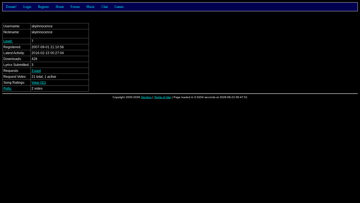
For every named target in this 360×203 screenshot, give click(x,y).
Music (90, 7)
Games (119, 7)
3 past (36, 71)
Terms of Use (162, 97)
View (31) (39, 83)
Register (43, 7)
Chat (105, 7)
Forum (75, 7)
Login (27, 7)
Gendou (146, 97)
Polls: (7, 89)
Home (60, 7)
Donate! (11, 7)
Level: (8, 41)
